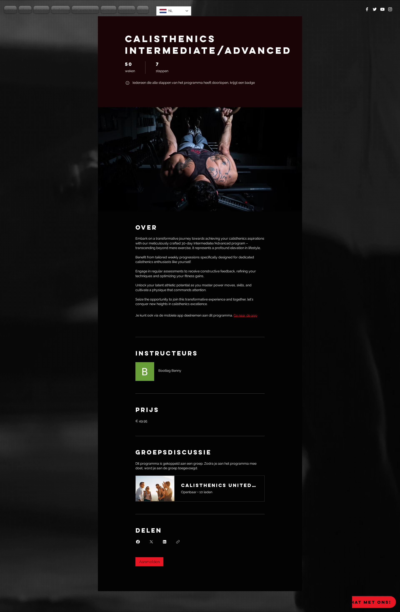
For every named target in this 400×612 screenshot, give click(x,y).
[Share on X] (151, 541)
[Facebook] (367, 9)
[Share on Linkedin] (164, 541)
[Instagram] (390, 9)
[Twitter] (374, 9)
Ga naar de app (245, 315)
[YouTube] (382, 9)
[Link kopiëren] (177, 541)
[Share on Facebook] (137, 541)
